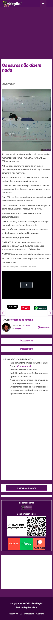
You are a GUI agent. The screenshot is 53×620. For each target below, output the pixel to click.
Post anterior (26, 340)
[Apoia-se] (14, 543)
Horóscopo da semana (21, 319)
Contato (40, 613)
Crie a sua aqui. (24, 366)
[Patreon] (39, 543)
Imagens (18, 328)
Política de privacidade (26, 607)
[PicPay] (26, 543)
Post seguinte (26, 348)
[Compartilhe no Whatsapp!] (40, 307)
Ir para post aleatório (26, 487)
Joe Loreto (26, 326)
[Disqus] (26, 436)
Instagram (29, 613)
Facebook (13, 613)
